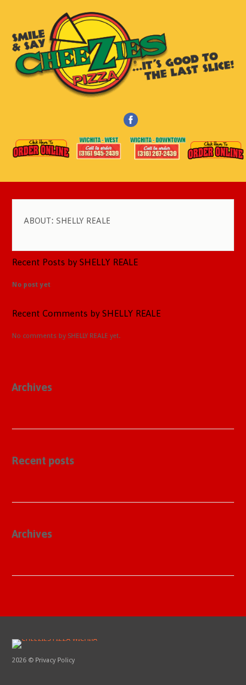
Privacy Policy (55, 660)
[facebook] (131, 120)
